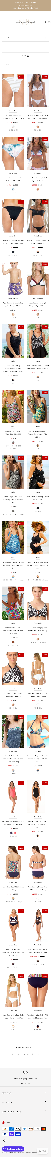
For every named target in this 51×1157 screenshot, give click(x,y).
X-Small (13, 773)
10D (19, 446)
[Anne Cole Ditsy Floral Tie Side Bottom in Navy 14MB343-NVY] (38, 731)
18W (8, 967)
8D (36, 511)
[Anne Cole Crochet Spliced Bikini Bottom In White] (38, 668)
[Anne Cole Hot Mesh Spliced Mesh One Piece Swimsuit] (38, 925)
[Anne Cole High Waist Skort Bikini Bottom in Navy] (38, 862)
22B (37, 380)
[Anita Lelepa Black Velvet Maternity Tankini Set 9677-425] (13, 472)
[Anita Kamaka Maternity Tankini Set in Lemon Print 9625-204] (38, 406)
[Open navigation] (7, 22)
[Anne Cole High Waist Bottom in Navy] (13, 862)
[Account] (44, 22)
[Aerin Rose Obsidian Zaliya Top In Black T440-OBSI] (38, 215)
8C (7, 514)
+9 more (45, 580)
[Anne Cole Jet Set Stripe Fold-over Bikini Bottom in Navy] (38, 990)
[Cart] (49, 22)
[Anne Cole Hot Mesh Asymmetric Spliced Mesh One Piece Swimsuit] (13, 925)
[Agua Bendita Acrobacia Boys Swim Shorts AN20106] (13, 278)
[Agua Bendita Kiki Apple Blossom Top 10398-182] (38, 278)
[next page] (38, 1054)
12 (13, 836)
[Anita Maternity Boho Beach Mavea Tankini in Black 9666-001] (38, 537)
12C (7, 446)
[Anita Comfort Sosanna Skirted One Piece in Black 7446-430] (38, 341)
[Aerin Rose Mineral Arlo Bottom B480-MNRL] (13, 153)
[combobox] (25, 38)
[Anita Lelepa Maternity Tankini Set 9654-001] (38, 472)
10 (37, 839)
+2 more (13, 448)
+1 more (43, 642)
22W (13, 967)
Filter (24, 55)
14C (11, 446)
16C (15, 446)
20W (33, 964)
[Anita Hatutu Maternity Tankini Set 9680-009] (13, 406)
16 (16, 836)
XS (9, 130)
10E (39, 511)
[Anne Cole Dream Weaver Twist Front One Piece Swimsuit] (13, 796)
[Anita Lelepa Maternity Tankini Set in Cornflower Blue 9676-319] (13, 537)
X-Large (19, 902)
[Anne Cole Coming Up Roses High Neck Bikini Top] (13, 668)
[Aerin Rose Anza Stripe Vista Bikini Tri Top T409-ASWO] (38, 90)
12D (32, 580)
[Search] (45, 38)
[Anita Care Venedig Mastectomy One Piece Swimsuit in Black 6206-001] (13, 341)
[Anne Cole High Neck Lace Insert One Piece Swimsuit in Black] (38, 796)
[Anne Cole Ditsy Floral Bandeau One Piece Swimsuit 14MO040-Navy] (13, 731)
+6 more (21, 514)
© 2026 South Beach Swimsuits (13, 1152)
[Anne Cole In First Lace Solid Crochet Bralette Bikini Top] (13, 990)
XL (17, 130)
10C (10, 514)
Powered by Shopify (33, 1152)
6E (40, 580)
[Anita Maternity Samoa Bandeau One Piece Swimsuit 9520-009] (13, 603)
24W (17, 967)
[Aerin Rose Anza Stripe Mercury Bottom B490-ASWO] (13, 90)
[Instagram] (4, 1141)
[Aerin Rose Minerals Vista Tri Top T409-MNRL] (38, 153)
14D (36, 580)
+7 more (21, 580)
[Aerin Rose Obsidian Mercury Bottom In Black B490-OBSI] (13, 215)
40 (32, 1054)
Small (13, 902)
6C (4, 514)
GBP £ (8, 1122)
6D (13, 383)
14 (40, 839)
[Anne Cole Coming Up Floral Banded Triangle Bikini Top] (38, 603)
